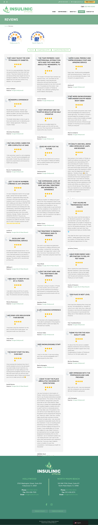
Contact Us (90, 11)
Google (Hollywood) (17, 90)
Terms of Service (57, 511)
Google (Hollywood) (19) (43, 50)
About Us (72, 11)
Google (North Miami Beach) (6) (61, 50)
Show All (31, 50)
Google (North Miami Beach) (20, 232)
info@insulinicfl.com (78, 2)
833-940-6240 (64, 2)
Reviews (81, 11)
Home (54, 11)
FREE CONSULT (90, 2)
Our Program (62, 11)
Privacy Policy (40, 511)
